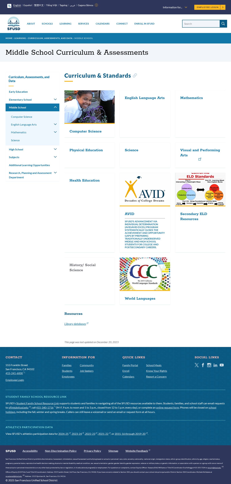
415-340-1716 (44, 407)
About (31, 23)
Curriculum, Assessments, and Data (50, 38)
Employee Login (208, 7)
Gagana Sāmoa (85, 5)
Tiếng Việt (51, 5)
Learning (65, 23)
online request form (167, 407)
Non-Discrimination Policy (61, 450)
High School (16, 149)
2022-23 (90, 433)
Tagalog (63, 5)
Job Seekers (87, 370)
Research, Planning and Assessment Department (30, 175)
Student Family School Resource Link (37, 403)
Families (67, 365)
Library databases (75, 324)
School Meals (153, 365)
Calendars (103, 23)
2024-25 (63, 433)
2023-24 (77, 433)
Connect (122, 23)
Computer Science (21, 116)
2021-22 (103, 433)
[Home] (13, 24)
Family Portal (130, 365)
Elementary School (20, 99)
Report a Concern (156, 376)
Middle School (17, 107)
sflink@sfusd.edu (18, 407)
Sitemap (113, 450)
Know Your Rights (156, 370)
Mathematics (18, 132)
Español (28, 5)
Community (87, 365)
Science (15, 140)
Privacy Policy (92, 450)
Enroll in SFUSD (144, 23)
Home (9, 38)
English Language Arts (24, 124)
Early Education (18, 91)
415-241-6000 (14, 373)
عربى (72, 5)
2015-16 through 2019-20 (130, 433)
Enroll (125, 370)
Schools (47, 23)
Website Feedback (136, 450)
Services (83, 23)
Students (67, 370)
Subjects (14, 157)
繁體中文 (39, 5)
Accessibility (30, 450)
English (17, 5)
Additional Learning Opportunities (29, 165)
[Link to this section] (134, 76)
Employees (68, 376)
